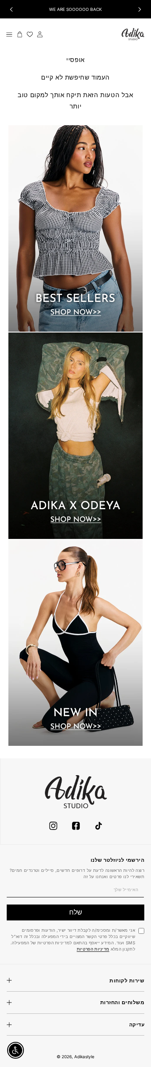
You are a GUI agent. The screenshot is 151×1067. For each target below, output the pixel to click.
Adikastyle (84, 1056)
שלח (75, 912)
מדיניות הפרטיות (93, 948)
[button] (9, 34)
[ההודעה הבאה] (139, 9)
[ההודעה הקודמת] (11, 9)
